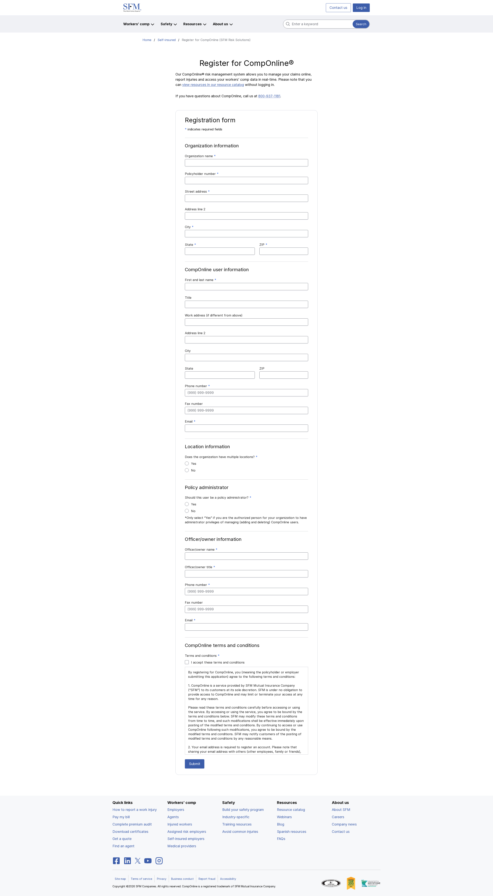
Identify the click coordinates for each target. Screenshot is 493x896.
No (193, 470)
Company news (344, 824)
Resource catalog (291, 810)
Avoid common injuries (240, 832)
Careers (338, 817)
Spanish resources (291, 832)
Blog (280, 824)
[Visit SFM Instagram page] (159, 860)
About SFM (341, 810)
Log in (361, 8)
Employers (175, 810)
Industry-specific (235, 817)
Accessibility (228, 878)
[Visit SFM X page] (138, 860)
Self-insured (167, 40)
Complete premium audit (132, 824)
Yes (193, 464)
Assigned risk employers (186, 832)
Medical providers (181, 846)
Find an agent (123, 846)
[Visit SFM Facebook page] (116, 860)
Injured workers (179, 824)
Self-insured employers (185, 839)
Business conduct (182, 878)
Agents (173, 817)
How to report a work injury (134, 810)
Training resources (237, 824)
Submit (194, 764)
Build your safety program (243, 810)
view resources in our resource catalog (213, 85)
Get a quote (122, 839)
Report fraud (207, 878)
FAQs (281, 839)
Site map (120, 878)
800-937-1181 (269, 96)
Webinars (284, 817)
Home (147, 40)
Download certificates (130, 832)
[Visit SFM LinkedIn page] (127, 860)
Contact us (338, 8)
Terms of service (141, 878)
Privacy (161, 878)
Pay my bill (121, 817)
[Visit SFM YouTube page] (148, 860)
